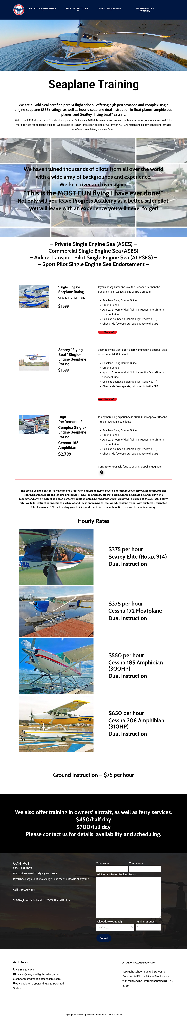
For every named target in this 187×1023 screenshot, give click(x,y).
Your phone (136, 863)
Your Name (102, 863)
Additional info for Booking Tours (116, 874)
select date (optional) (109, 921)
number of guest (145, 921)
